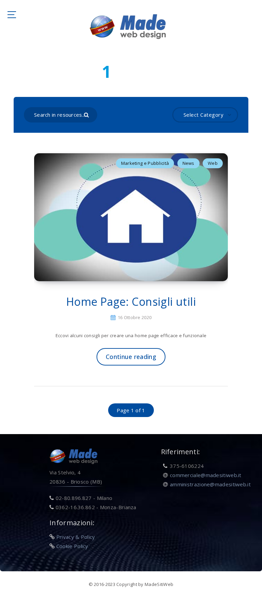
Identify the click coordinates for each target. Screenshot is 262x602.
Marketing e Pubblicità (145, 163)
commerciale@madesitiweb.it (206, 475)
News (188, 163)
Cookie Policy (72, 546)
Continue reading (131, 357)
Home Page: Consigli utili (131, 301)
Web (213, 163)
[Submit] (87, 114)
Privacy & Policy (75, 536)
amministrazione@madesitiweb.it (210, 484)
